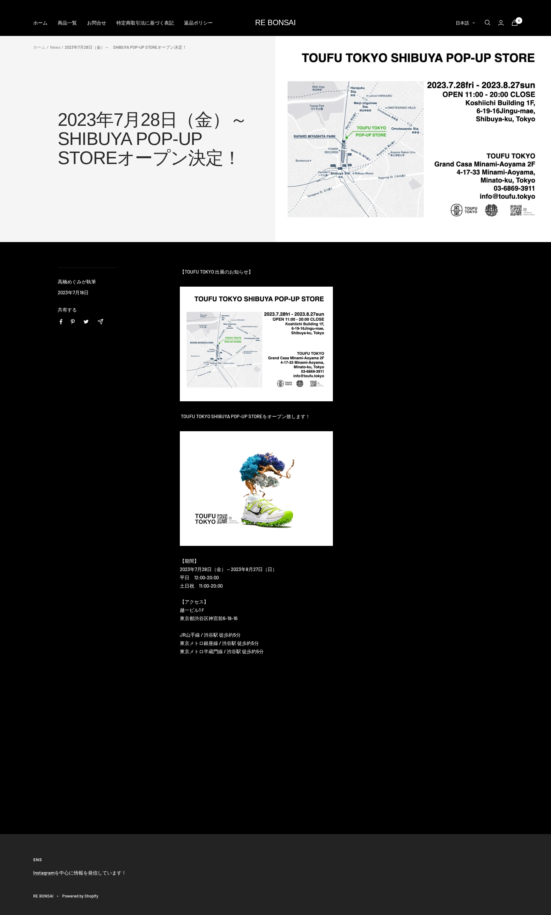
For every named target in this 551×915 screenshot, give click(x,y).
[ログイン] (501, 22)
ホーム (40, 22)
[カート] (514, 23)
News (55, 47)
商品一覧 (67, 22)
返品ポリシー (198, 22)
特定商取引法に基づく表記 (145, 22)
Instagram (44, 873)
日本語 (462, 22)
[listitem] (61, 322)
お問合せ (96, 22)
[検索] (487, 22)
